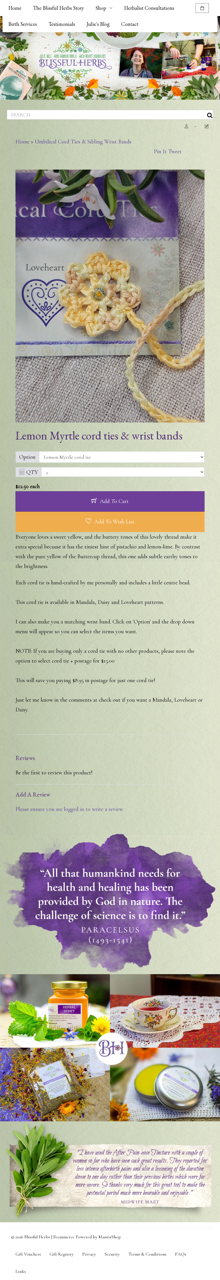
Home (14, 8)
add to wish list (114, 521)
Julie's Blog (98, 24)
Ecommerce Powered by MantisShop (87, 1237)
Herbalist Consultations (149, 8)
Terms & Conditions (147, 1254)
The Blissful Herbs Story (58, 8)
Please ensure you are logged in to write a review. (69, 809)
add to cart (114, 501)
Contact (129, 24)
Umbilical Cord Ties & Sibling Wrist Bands (83, 141)
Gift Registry (62, 1254)
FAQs (180, 1254)
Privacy (89, 1254)
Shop (100, 8)
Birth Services (22, 24)
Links (20, 1271)
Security (112, 1254)
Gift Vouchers (28, 1254)
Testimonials (61, 24)
